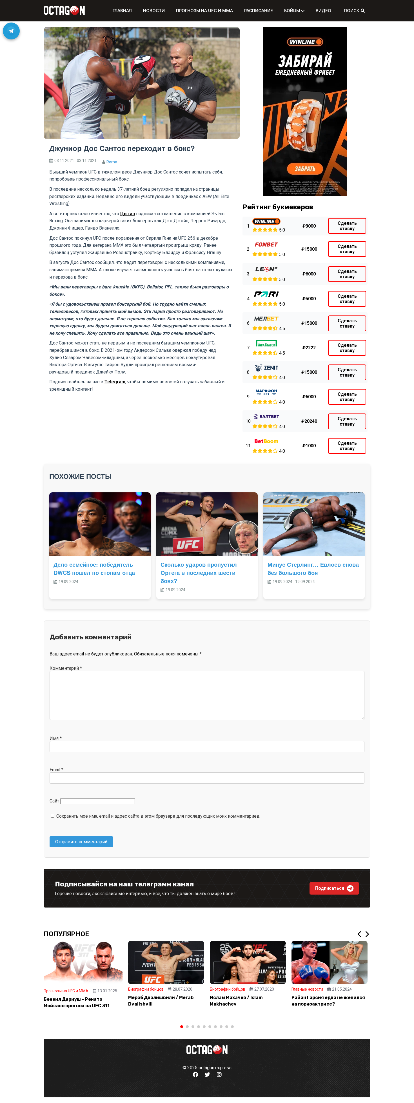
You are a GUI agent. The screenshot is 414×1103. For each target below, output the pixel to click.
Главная (122, 10)
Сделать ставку (347, 226)
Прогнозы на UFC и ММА (204, 10)
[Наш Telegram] (11, 31)
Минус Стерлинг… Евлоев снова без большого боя (313, 568)
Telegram (114, 381)
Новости (154, 10)
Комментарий (66, 668)
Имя (56, 738)
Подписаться (329, 888)
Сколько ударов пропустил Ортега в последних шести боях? (199, 572)
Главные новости (307, 989)
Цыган (127, 213)
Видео (323, 10)
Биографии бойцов (146, 989)
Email (56, 769)
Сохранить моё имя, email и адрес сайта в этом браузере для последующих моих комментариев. (158, 816)
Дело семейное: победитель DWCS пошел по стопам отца (94, 568)
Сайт (54, 801)
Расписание (258, 10)
